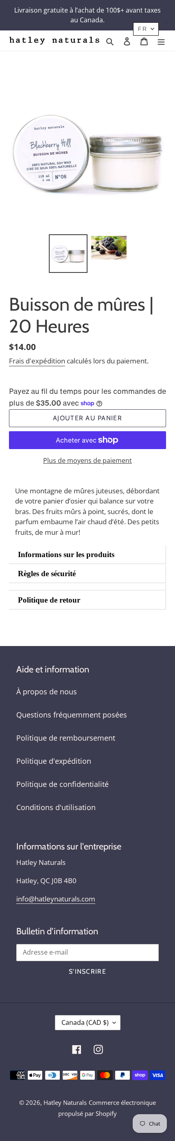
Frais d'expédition (37, 360)
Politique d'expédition (53, 761)
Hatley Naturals (65, 1102)
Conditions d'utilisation (56, 807)
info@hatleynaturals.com (55, 898)
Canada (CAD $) (85, 1022)
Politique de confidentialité (62, 784)
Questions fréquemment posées (71, 715)
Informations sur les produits (66, 554)
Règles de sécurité (47, 573)
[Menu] (161, 40)
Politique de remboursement (65, 738)
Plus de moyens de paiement (87, 460)
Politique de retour (49, 600)
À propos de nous (46, 691)
